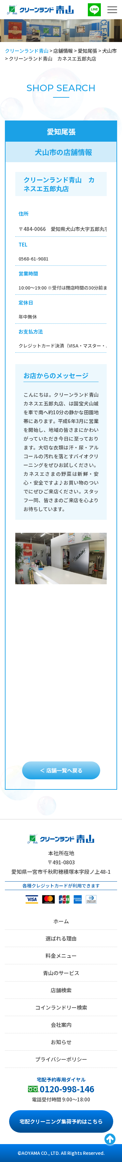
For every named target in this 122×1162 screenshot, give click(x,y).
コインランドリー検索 (61, 1007)
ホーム (61, 921)
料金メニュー (61, 955)
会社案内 (61, 1024)
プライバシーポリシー (61, 1059)
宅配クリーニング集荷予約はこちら (61, 1121)
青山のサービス (61, 973)
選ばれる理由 (61, 938)
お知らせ (61, 1042)
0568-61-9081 (33, 258)
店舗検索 (61, 990)
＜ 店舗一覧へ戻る (61, 770)
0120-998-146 (67, 1089)
